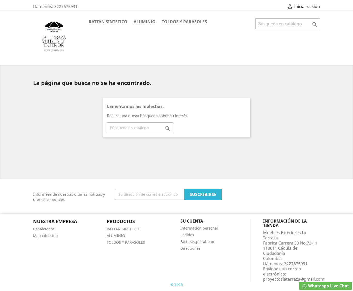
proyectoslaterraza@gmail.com (293, 279)
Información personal (199, 228)
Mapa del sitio (45, 235)
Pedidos (187, 234)
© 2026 (176, 284)
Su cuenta (191, 221)
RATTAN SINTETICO (108, 22)
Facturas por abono (197, 241)
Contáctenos (44, 228)
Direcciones (190, 248)
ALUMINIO (145, 22)
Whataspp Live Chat (328, 286)
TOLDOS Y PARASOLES (184, 22)
